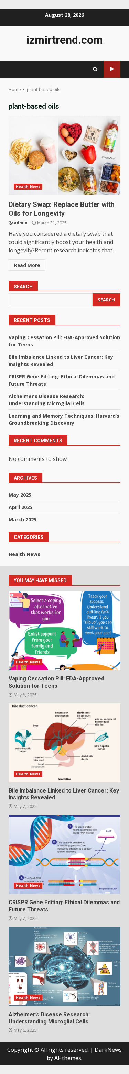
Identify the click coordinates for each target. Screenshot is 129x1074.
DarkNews (108, 1049)
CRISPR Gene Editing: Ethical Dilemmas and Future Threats (64, 854)
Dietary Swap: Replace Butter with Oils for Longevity (64, 155)
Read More (27, 265)
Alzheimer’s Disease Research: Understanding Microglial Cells (64, 966)
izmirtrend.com (64, 39)
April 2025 (20, 507)
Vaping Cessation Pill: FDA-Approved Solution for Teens (64, 630)
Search (23, 286)
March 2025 (22, 519)
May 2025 (20, 494)
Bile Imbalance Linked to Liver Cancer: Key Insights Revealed (64, 742)
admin (21, 223)
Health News (28, 186)
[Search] (95, 69)
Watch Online (112, 69)
